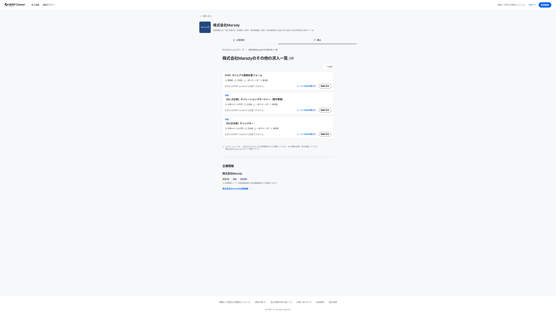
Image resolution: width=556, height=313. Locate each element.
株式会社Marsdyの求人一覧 (233, 50)
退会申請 (333, 302)
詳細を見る (325, 86)
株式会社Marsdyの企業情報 (235, 188)
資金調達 (243, 179)
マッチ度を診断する (308, 86)
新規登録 (545, 5)
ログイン (532, 5)
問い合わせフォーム (233, 149)
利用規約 (320, 302)
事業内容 (225, 179)
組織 (234, 179)
